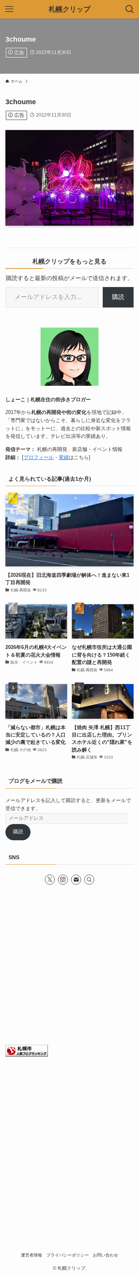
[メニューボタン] (9, 9)
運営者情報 (31, 1255)
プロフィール (39, 457)
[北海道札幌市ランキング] (26, 1055)
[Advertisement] (69, 965)
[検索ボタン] (129, 9)
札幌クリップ (69, 9)
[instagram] (63, 880)
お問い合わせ (105, 1255)
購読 (118, 297)
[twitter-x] (50, 880)
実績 (64, 457)
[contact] (76, 880)
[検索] (89, 880)
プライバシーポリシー (67, 1255)
